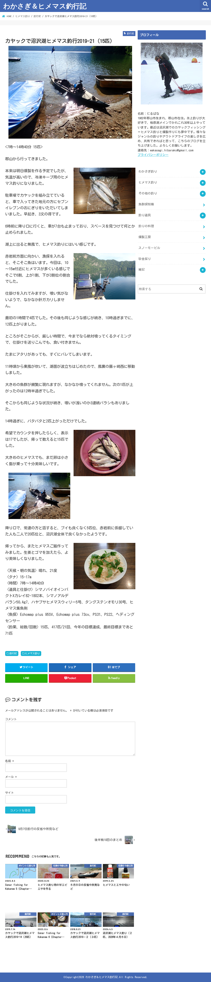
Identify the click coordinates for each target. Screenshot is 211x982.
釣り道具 (144, 215)
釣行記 (13, 653)
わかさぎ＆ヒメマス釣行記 (45, 6)
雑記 (141, 269)
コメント (11, 719)
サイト (9, 792)
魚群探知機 (146, 204)
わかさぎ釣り (147, 171)
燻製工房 (144, 236)
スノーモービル (149, 247)
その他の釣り (147, 193)
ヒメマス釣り (32, 653)
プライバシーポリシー (153, 154)
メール (11, 776)
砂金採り (144, 258)
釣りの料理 (146, 226)
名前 (9, 761)
